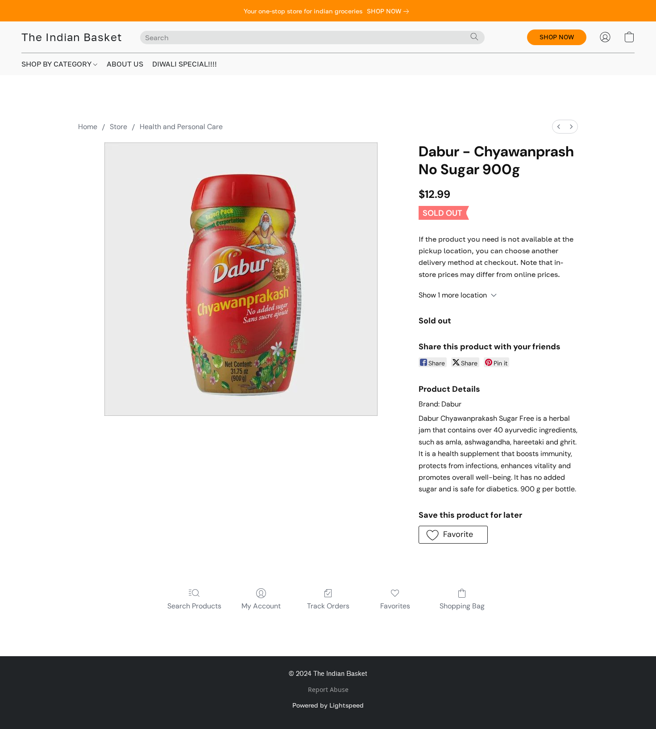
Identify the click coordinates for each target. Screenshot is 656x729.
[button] (71, 37)
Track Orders (328, 606)
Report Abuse (328, 689)
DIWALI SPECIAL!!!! (184, 63)
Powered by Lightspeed (328, 705)
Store (118, 126)
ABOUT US (125, 63)
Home (87, 126)
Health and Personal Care (181, 126)
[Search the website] (474, 36)
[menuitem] (558, 126)
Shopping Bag (462, 606)
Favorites (395, 606)
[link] (389, 11)
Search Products (194, 606)
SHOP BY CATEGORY (57, 63)
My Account (261, 606)
